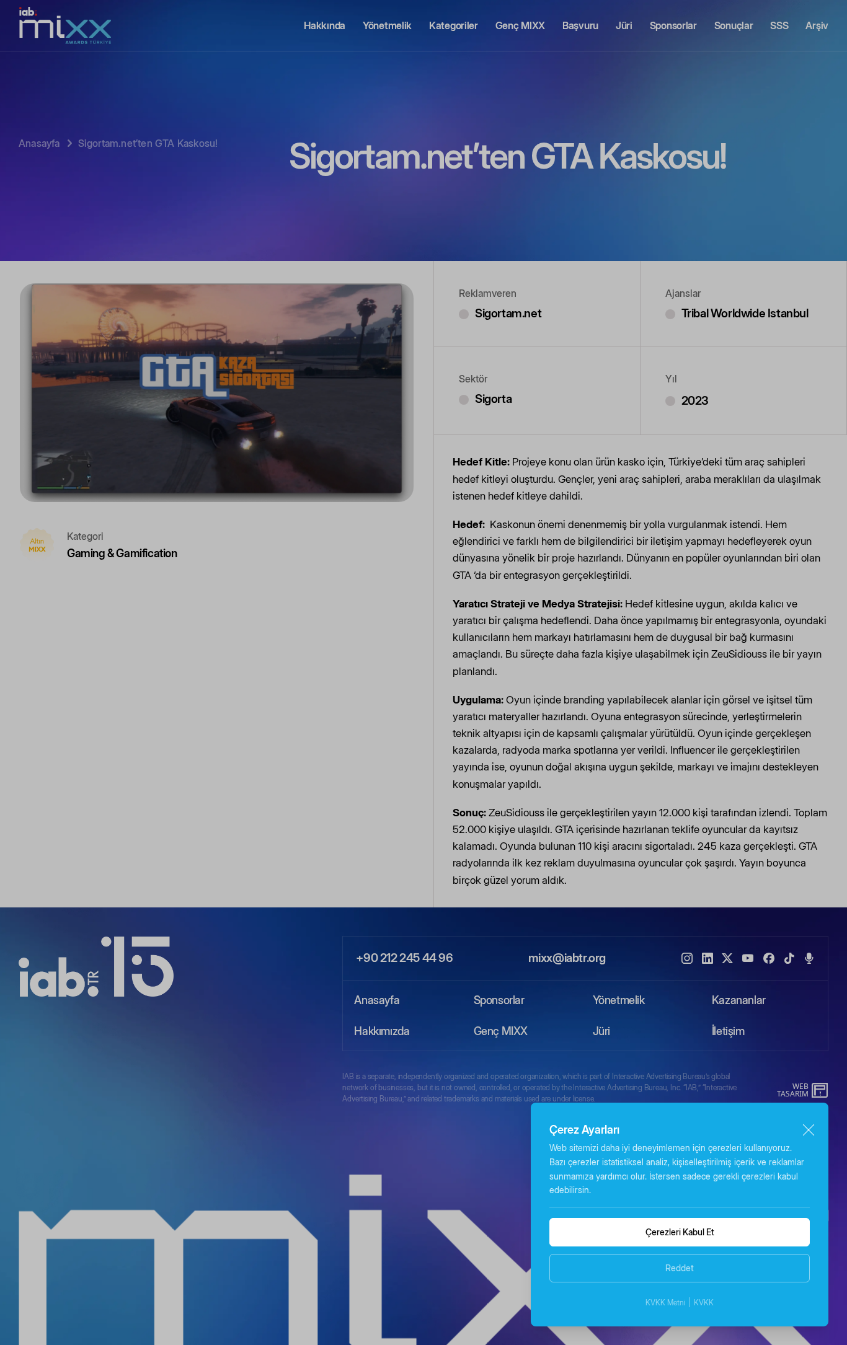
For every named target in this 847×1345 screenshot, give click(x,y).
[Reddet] (808, 1130)
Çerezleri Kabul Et (679, 1232)
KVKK (704, 1302)
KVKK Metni (665, 1302)
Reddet (679, 1268)
